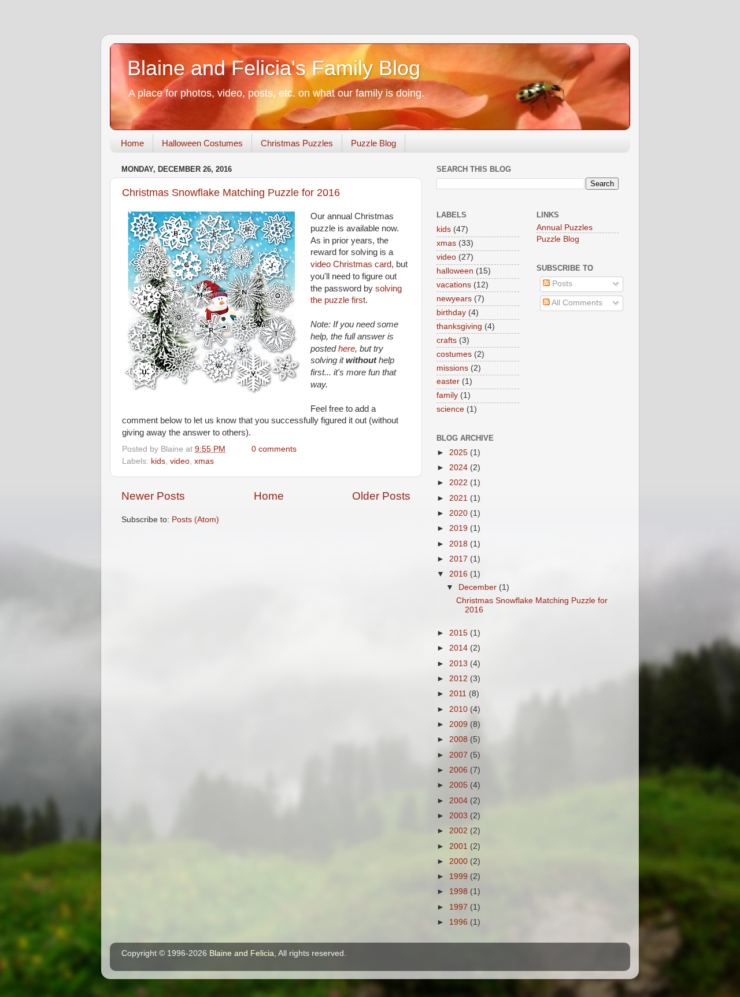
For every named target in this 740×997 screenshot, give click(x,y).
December (478, 587)
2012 (459, 678)
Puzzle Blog (373, 143)
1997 (459, 907)
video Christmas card (350, 264)
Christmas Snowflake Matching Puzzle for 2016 (231, 192)
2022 (459, 482)
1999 (459, 876)
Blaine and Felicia (241, 953)
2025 (459, 452)
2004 (459, 800)
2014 (459, 648)
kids (158, 461)
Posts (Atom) (195, 519)
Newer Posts (153, 496)
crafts (446, 340)
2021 (459, 498)
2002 (459, 830)
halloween (454, 271)
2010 (459, 709)
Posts (561, 283)
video (180, 461)
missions (452, 368)
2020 (459, 513)
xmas (204, 461)
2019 (459, 528)
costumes (454, 354)
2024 (459, 467)
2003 (459, 815)
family (447, 395)
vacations (453, 284)
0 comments (274, 449)
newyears (454, 298)
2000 (459, 861)
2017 (459, 559)
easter (448, 381)
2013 (459, 663)
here (346, 348)
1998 (459, 891)
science (450, 409)
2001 (459, 846)
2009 (459, 724)
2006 (459, 770)
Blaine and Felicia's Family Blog (273, 68)
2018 (459, 544)
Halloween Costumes (202, 143)
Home (132, 143)
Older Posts (381, 496)
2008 (459, 739)
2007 (459, 755)
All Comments (576, 302)
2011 (459, 693)
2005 (459, 785)
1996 (459, 922)
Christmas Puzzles (297, 143)
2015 (459, 633)
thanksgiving (459, 326)
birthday (451, 312)
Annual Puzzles (564, 227)
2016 (459, 574)
